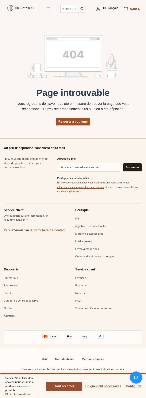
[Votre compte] (98, 9)
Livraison (80, 277)
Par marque (11, 277)
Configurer (133, 386)
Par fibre (9, 293)
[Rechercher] (81, 9)
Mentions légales (93, 358)
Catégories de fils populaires (21, 300)
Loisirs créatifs (84, 241)
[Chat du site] (136, 377)
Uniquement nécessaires (103, 386)
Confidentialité (64, 358)
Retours (80, 293)
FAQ (78, 300)
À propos (9, 315)
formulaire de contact (49, 230)
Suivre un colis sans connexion (93, 308)
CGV (45, 358)
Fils (77, 218)
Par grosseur (11, 285)
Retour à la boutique (73, 121)
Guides (8, 308)
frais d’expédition (71, 369)
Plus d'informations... (19, 394)
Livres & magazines (87, 248)
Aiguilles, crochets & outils (90, 226)
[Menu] (48, 9)
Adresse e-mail (66, 158)
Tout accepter (64, 386)
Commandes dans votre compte (94, 256)
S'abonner (132, 167)
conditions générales (68, 191)
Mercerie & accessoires (89, 233)
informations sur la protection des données (80, 187)
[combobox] (68, 9)
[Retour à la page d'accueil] (20, 8)
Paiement (81, 285)
